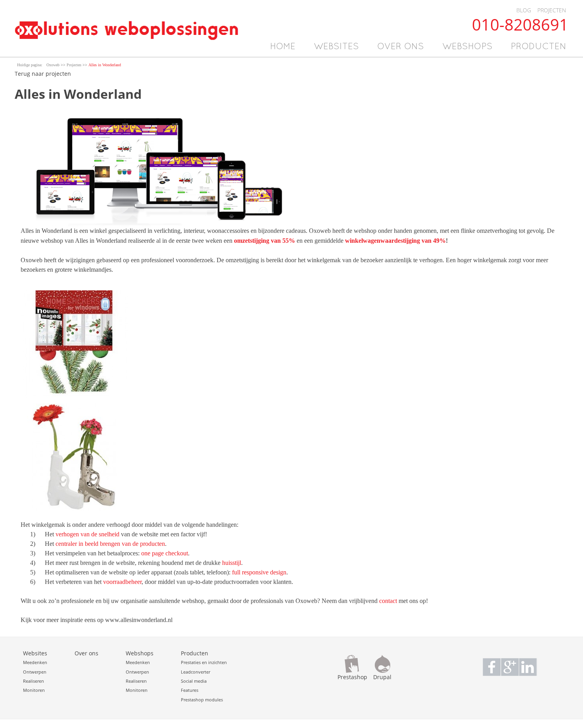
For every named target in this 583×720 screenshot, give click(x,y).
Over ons (400, 47)
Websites (336, 47)
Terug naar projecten (43, 73)
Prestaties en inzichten (204, 662)
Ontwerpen (34, 672)
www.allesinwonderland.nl (139, 619)
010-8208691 (520, 24)
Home (282, 47)
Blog (523, 10)
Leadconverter (195, 672)
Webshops (467, 47)
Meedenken (35, 662)
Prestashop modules (202, 700)
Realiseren (33, 681)
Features (189, 690)
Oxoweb (52, 65)
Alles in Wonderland (104, 65)
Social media (194, 681)
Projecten (551, 10)
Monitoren (34, 690)
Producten (538, 47)
